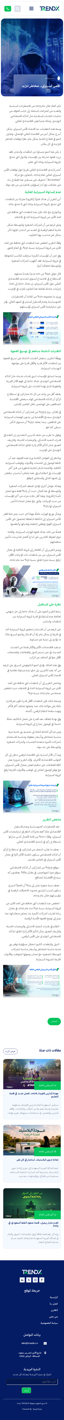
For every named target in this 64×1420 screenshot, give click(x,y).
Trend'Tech (37, 1409)
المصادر (54, 1021)
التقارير (54, 1310)
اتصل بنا (54, 1304)
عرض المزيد (10, 1051)
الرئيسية (54, 1297)
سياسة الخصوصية (49, 1323)
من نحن (53, 1317)
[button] (17, 8)
